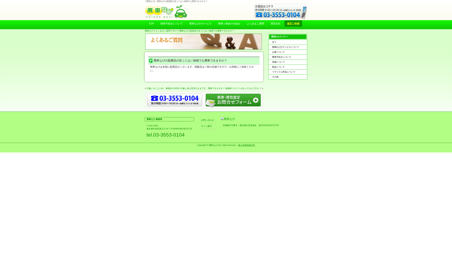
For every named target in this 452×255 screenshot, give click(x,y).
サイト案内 (206, 126)
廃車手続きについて (171, 23)
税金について (278, 67)
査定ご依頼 (293, 23)
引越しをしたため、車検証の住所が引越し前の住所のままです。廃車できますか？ (186, 88)
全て (175, 31)
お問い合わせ (207, 120)
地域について (278, 62)
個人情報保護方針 (246, 145)
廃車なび (149, 31)
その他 (275, 77)
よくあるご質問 (255, 23)
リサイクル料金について (283, 72)
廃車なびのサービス (200, 23)
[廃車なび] (228, 118)
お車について (278, 52)
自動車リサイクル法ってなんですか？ (243, 88)
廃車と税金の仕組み (229, 23)
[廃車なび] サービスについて (285, 47)
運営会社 (276, 23)
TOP (151, 23)
